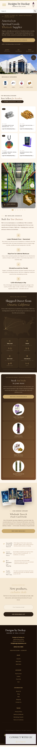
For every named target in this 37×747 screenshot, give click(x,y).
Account (18, 670)
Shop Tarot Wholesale (18, 531)
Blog (18, 694)
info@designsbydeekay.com (18, 643)
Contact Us (18, 702)
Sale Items (18, 664)
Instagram (22, 742)
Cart (18, 682)
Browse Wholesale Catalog (18, 40)
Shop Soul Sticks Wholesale (18, 396)
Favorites (18, 679)
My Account (18, 673)
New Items (18, 661)
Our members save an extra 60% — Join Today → (13, 101)
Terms (18, 708)
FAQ (18, 696)
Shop (18, 655)
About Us (18, 691)
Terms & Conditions (18, 720)
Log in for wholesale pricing (8, 128)
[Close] (34, 736)
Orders (18, 676)
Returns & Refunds (18, 714)
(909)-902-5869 (18, 647)
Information (18, 687)
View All (18, 659)
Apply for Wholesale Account (11, 44)
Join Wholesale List (18, 614)
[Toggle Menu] (4, 5)
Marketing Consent (18, 717)
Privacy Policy (18, 711)
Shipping (18, 699)
